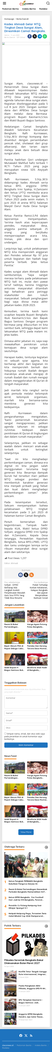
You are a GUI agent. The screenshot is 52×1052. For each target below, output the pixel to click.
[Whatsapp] (45, 36)
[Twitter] (26, 575)
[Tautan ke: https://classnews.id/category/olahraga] (46, 847)
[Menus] (4, 3)
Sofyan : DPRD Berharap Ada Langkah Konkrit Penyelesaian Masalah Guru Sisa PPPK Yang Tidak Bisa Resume (14, 590)
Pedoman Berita (24, 1045)
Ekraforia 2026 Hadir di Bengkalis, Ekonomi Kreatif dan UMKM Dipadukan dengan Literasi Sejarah (37, 668)
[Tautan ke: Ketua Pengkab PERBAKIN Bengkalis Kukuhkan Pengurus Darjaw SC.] (26, 865)
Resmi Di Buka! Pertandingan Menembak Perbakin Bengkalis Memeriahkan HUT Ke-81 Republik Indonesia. (14, 625)
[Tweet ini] (34, 36)
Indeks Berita (41, 1045)
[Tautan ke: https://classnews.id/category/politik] (46, 926)
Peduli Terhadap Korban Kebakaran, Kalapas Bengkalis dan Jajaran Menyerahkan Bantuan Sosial (39, 590)
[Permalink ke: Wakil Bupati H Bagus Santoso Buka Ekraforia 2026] (14, 659)
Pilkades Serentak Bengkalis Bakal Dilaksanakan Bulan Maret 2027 (23, 962)
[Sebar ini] (29, 36)
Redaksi (5, 1048)
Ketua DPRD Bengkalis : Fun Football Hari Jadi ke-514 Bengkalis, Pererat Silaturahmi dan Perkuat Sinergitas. (26, 898)
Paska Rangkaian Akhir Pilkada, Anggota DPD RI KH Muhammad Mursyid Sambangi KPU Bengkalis (32, 987)
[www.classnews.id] (26, 3)
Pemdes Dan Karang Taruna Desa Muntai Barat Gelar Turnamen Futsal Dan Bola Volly (37, 647)
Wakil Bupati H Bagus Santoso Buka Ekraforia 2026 (14, 668)
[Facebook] (20, 575)
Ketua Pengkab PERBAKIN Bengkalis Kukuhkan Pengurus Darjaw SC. (26, 882)
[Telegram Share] (40, 36)
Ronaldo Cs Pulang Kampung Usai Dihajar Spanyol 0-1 (25, 906)
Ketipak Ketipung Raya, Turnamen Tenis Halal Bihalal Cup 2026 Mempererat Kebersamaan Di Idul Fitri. (27, 914)
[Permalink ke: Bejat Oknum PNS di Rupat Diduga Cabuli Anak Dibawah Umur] (14, 637)
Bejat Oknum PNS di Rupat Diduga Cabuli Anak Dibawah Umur (14, 647)
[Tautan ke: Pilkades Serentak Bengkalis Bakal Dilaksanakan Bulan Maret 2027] (26, 944)
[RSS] (31, 575)
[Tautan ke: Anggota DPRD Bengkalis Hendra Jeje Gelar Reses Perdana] (10, 1018)
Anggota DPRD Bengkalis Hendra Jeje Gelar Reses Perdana (31, 1015)
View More (26, 832)
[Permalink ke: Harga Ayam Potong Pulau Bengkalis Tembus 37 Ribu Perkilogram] (37, 616)
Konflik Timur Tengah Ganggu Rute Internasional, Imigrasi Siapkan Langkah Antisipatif (33, 972)
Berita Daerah (9, 37)
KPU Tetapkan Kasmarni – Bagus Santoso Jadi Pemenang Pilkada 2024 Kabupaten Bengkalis (31, 1001)
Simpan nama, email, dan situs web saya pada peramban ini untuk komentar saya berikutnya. (24, 736)
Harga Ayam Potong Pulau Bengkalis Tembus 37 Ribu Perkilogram (37, 625)
